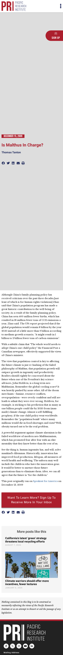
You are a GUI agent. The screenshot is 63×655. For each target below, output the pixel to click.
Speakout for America (45, 481)
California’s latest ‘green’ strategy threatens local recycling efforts (25, 540)
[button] (46, 6)
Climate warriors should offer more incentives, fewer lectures (27, 582)
